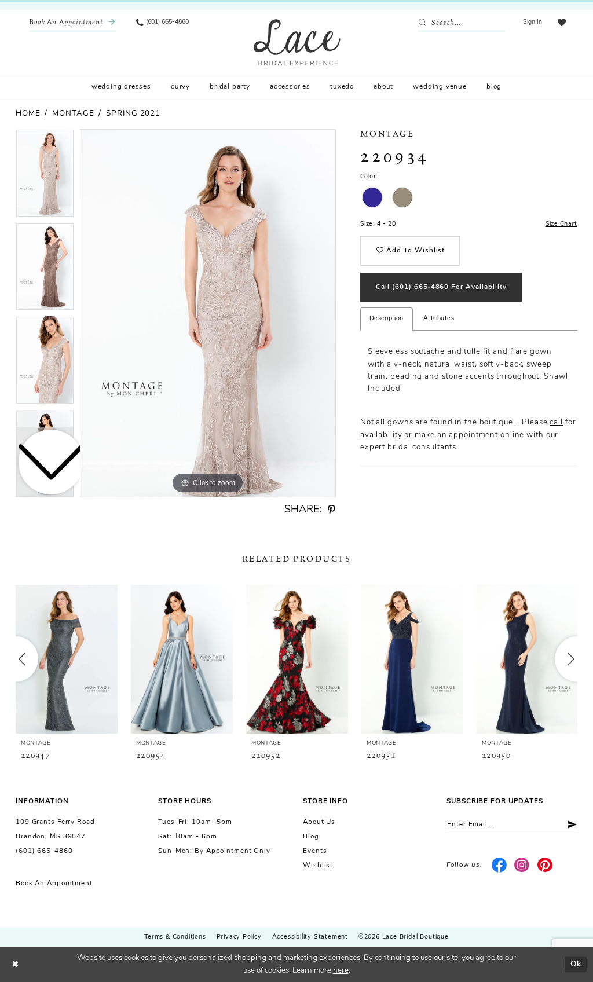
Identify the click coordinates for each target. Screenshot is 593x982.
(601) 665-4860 (44, 851)
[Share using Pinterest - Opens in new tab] (331, 510)
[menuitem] (72, 22)
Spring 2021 (133, 114)
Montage (73, 114)
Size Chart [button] (561, 224)
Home (28, 114)
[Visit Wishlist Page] (561, 23)
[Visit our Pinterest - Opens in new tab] (545, 865)
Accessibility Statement (310, 937)
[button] (532, 23)
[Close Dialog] (15, 964)
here (341, 970)
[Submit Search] (424, 23)
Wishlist (318, 865)
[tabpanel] (207, 313)
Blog (311, 836)
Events (315, 851)
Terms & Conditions (175, 937)
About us (319, 822)
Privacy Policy (239, 937)
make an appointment (456, 435)
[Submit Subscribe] (568, 824)
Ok (575, 964)
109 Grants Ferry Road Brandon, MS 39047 (55, 829)
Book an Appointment (54, 883)
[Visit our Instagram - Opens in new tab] (522, 865)
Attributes (438, 319)
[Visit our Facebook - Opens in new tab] (498, 865)
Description (386, 319)
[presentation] (67, 659)
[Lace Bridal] (297, 42)
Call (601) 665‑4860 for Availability (441, 287)
